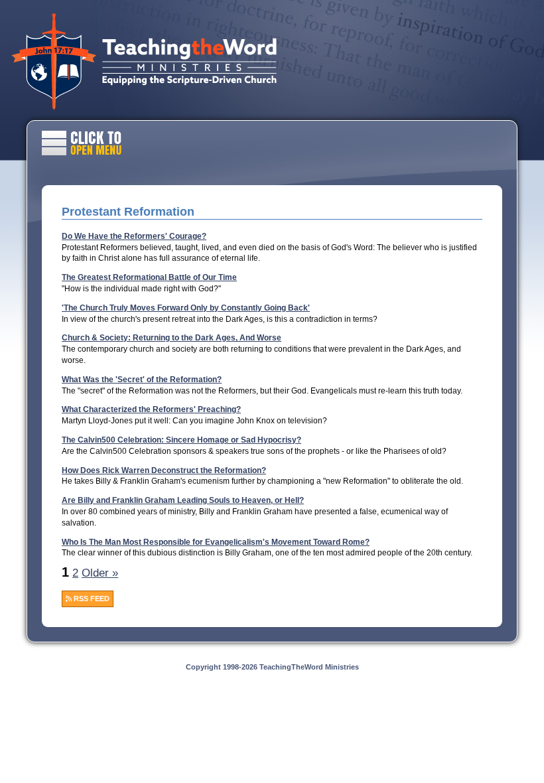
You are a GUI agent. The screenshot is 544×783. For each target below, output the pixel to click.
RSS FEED (90, 599)
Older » (100, 573)
